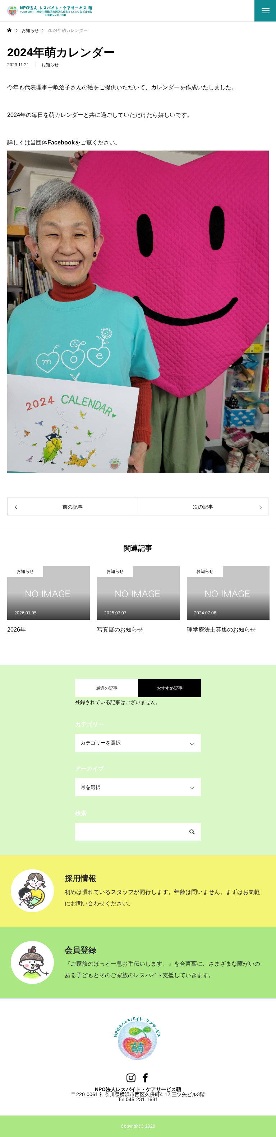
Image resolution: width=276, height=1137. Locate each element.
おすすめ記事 (170, 688)
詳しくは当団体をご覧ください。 (64, 142)
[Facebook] (145, 1077)
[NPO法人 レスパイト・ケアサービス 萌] (50, 10)
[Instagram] (130, 1077)
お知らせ (50, 64)
